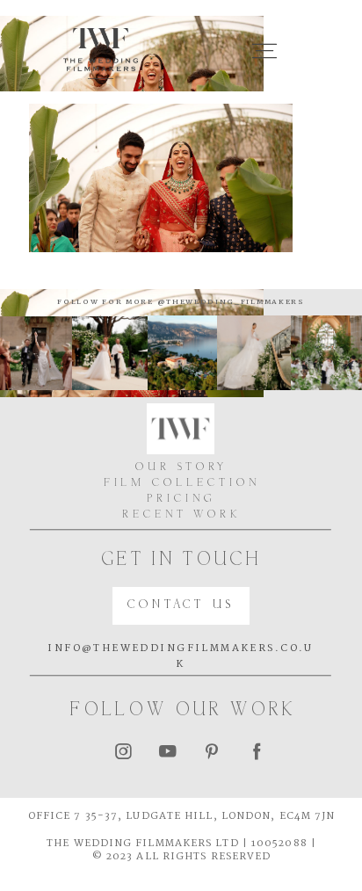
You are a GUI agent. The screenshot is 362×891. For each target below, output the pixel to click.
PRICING (181, 499)
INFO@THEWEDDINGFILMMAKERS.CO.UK (180, 656)
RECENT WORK (181, 515)
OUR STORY (181, 468)
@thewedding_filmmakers (229, 302)
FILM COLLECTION (182, 483)
